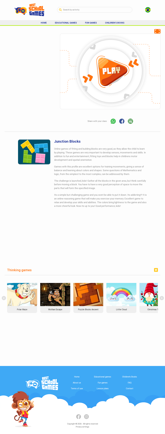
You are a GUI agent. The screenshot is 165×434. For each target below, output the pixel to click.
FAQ (129, 382)
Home (44, 23)
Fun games (103, 382)
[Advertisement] (24, 72)
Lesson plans (103, 388)
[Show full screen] (157, 31)
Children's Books (114, 23)
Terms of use (77, 388)
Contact (129, 388)
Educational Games (66, 23)
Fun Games (91, 23)
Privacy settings (82, 427)
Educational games (102, 377)
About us (77, 382)
